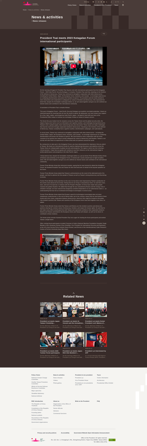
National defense (37, 396)
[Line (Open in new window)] (93, 2)
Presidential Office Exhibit (105, 383)
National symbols (37, 415)
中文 (118, 1)
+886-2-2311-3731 (101, 442)
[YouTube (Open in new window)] (101, 2)
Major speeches (36, 390)
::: (1, 0)
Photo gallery (57, 383)
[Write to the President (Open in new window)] (104, 2)
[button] (123, 2)
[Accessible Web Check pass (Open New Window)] (112, 440)
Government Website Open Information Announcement (91, 433)
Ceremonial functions (59, 413)
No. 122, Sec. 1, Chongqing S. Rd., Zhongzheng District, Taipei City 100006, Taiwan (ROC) (79, 440)
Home (25, 10)
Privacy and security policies (47, 433)
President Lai (79, 377)
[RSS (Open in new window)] (107, 2)
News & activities (33, 10)
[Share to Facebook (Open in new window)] (143, 208)
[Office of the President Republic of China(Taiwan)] (31, 3)
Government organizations (40, 422)
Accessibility (65, 433)
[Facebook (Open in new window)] (96, 2)
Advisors (56, 411)
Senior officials (58, 408)
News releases (57, 377)
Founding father (36, 412)
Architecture (100, 380)
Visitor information (102, 377)
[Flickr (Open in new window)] (98, 2)
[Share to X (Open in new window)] (143, 215)
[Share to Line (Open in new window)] (143, 212)
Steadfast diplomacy (38, 393)
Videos (55, 380)
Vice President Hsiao (81, 380)
